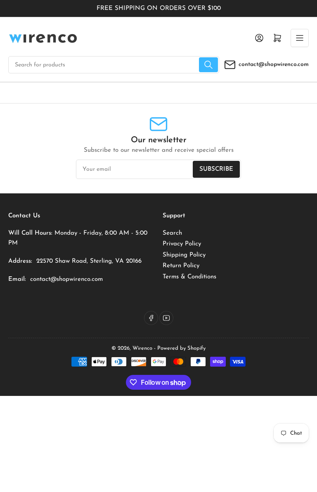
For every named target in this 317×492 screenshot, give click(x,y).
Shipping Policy (184, 255)
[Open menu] (300, 38)
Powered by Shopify (181, 348)
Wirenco (142, 348)
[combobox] (113, 64)
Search (172, 233)
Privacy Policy (182, 244)
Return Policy (181, 266)
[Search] (208, 65)
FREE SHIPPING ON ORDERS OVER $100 (159, 8)
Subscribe (216, 169)
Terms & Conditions (189, 277)
